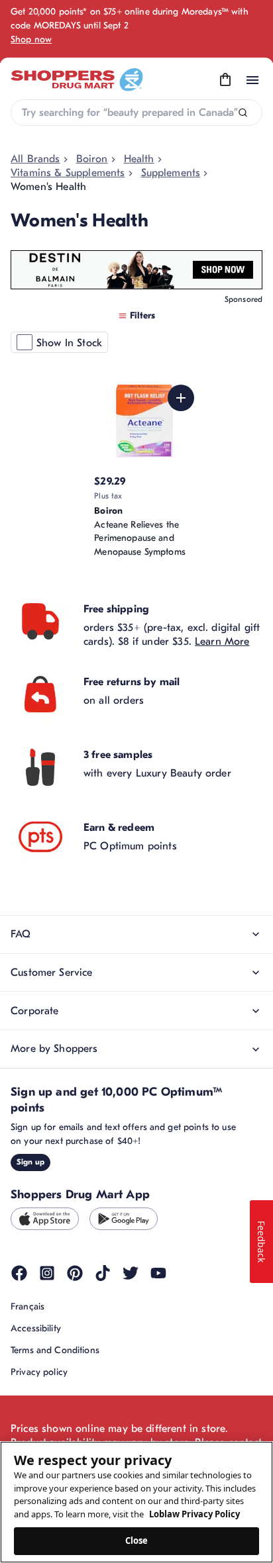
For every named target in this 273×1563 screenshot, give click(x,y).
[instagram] (47, 1273)
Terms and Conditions (55, 1350)
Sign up (30, 1161)
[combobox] (136, 112)
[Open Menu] (252, 80)
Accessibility (36, 1328)
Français (27, 1306)
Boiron (92, 159)
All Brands (35, 159)
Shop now (31, 39)
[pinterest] (74, 1273)
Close (136, 1540)
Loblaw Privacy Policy (194, 1514)
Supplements (171, 173)
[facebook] (19, 1273)
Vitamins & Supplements (68, 173)
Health (139, 159)
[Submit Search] (243, 113)
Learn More (222, 641)
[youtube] (158, 1273)
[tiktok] (102, 1273)
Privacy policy (39, 1372)
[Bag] (225, 80)
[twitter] (130, 1273)
